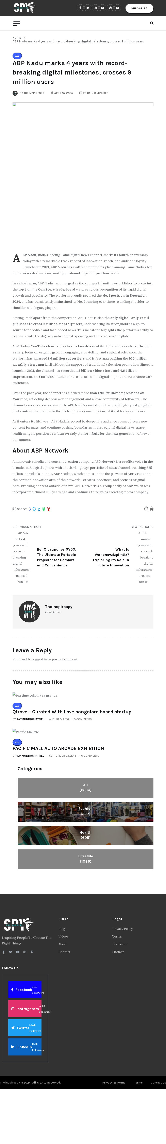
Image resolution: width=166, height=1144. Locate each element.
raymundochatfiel (30, 719)
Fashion (85, 811)
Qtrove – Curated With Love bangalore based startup (72, 712)
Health (86, 835)
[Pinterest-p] (31, 952)
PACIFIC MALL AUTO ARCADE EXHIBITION (58, 748)
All (86, 787)
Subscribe (139, 8)
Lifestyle (85, 859)
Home (18, 37)
